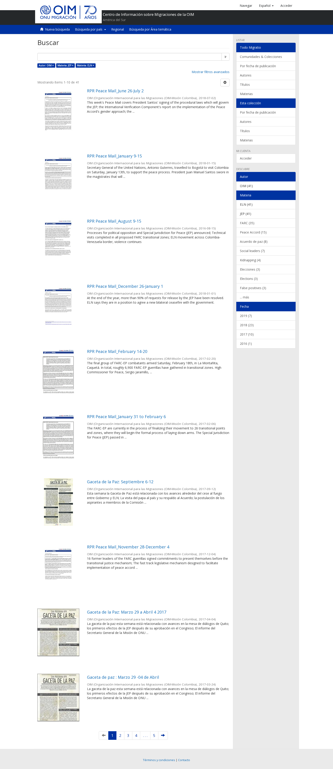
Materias (246, 94)
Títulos (245, 84)
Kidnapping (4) (250, 260)
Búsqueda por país (89, 29)
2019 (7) (246, 316)
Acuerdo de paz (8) (254, 241)
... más (244, 297)
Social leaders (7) (252, 251)
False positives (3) (253, 288)
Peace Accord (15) (253, 232)
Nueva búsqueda (57, 29)
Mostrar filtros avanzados (210, 72)
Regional (117, 29)
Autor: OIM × (46, 65)
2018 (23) (247, 325)
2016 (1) (246, 343)
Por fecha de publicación (258, 66)
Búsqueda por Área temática (150, 29)
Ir (225, 57)
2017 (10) (247, 334)
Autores (245, 75)
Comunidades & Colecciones (261, 57)
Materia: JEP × (65, 65)
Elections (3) (249, 278)
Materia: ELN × (85, 65)
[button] (266, 5)
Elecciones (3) (250, 269)
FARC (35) (247, 223)
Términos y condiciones (159, 760)
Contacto (184, 760)
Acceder (246, 158)
